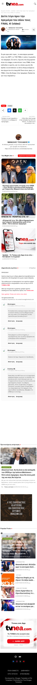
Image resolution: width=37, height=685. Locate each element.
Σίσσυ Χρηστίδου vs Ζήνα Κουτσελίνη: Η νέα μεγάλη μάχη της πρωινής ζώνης (25, 592)
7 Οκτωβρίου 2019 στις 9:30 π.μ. (16, 370)
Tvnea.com (30, 290)
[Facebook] (9, 110)
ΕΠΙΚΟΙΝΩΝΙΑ (24, 674)
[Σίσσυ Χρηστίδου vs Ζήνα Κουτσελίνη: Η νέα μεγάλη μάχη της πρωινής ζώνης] (7, 592)
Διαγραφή (19, 321)
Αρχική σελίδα (5, 11)
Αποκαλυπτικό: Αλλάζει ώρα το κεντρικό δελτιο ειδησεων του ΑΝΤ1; (25, 566)
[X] (15, 110)
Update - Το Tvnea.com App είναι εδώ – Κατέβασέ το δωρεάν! (17, 256)
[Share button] (25, 110)
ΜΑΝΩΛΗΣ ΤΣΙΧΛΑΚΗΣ (18, 142)
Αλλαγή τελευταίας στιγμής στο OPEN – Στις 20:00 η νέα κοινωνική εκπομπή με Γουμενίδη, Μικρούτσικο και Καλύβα (18, 187)
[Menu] (2, 4)
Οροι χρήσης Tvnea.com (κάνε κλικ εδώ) (14, 294)
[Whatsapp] (20, 110)
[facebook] (13, 661)
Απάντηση (11, 321)
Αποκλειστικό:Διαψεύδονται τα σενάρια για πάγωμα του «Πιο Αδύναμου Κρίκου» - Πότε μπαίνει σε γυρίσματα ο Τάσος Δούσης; (25, 605)
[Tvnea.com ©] (14, 4)
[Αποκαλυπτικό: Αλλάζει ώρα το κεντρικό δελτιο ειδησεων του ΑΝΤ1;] (7, 566)
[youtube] (23, 661)
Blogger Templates (21, 678)
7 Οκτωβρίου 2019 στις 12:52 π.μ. (16, 330)
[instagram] (17, 661)
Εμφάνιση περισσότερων (26, 155)
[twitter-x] (20, 661)
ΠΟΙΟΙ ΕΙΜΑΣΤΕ (13, 671)
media (13, 11)
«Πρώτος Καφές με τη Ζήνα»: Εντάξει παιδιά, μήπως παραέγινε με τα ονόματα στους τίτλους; (25, 579)
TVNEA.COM (5, 285)
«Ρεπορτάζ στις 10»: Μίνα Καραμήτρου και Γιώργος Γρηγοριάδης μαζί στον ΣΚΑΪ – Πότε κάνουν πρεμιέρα (18, 222)
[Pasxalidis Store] (16, 520)
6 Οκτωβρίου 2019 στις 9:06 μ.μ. (16, 306)
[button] (35, 4)
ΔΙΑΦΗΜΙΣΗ (25, 671)
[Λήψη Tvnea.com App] (18, 634)
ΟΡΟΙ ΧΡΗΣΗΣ (13, 674)
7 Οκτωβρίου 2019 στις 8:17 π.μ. (16, 352)
